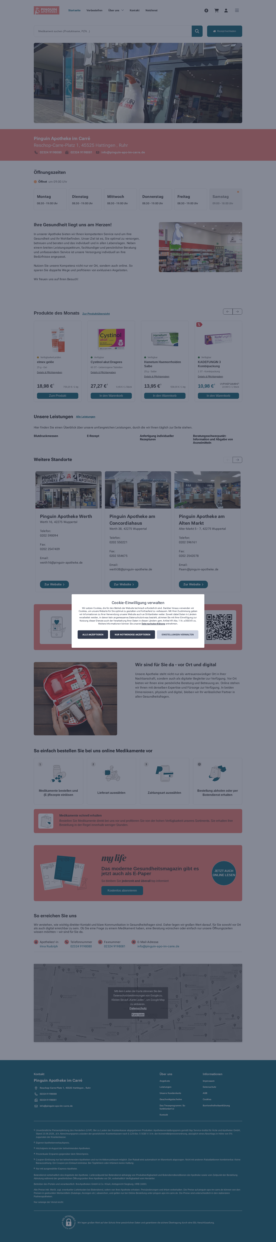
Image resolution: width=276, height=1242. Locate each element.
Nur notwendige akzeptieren (132, 634)
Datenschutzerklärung (153, 624)
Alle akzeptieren (92, 634)
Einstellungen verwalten (178, 634)
